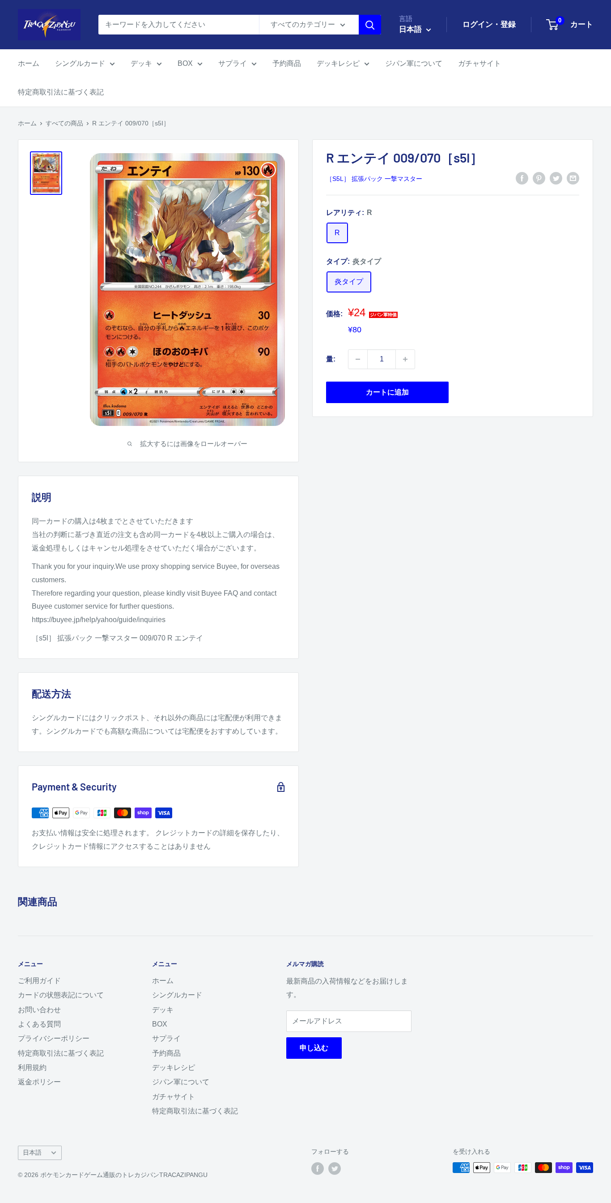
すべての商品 (64, 123)
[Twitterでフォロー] (334, 1168)
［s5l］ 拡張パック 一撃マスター (374, 178)
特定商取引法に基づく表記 (61, 92)
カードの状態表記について (61, 995)
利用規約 (32, 1067)
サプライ (232, 63)
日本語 (32, 1152)
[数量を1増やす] (405, 359)
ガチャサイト (479, 63)
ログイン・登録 (489, 24)
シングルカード (80, 63)
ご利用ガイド (39, 980)
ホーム (28, 63)
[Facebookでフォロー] (317, 1168)
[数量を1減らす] (357, 359)
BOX (185, 63)
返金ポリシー (39, 1082)
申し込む (314, 1048)
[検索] (370, 24)
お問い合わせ (39, 1010)
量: (330, 359)
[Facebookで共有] (522, 178)
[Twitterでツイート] (556, 178)
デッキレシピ (338, 63)
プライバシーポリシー (53, 1038)
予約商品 (286, 63)
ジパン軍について (413, 63)
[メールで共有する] (573, 178)
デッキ (141, 63)
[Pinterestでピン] (539, 178)
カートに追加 (387, 392)
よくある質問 (39, 1024)
